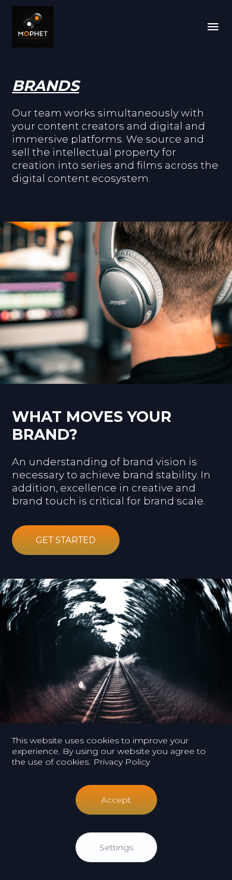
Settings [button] (116, 847)
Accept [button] (116, 799)
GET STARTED (66, 540)
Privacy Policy (121, 761)
